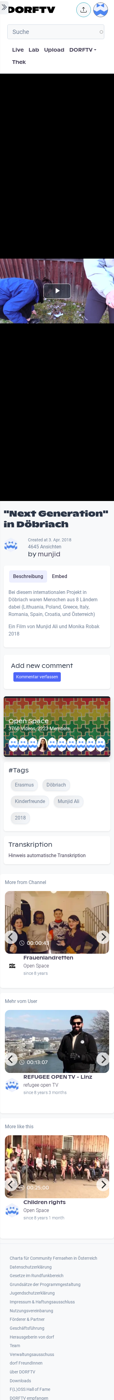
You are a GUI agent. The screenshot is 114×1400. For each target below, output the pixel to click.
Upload (54, 50)
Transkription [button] (30, 845)
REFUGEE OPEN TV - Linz (57, 1077)
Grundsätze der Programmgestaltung (45, 1284)
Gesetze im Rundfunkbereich (37, 1275)
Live (18, 50)
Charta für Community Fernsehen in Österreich (53, 1258)
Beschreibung (28, 576)
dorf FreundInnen (26, 1363)
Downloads (20, 1380)
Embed (59, 576)
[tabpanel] (57, 616)
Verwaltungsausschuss (32, 1354)
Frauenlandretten (48, 958)
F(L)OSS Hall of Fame (30, 1389)
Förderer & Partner (27, 1319)
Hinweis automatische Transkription (47, 855)
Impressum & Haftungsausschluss (42, 1302)
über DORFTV (22, 1372)
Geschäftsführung (27, 1328)
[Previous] (11, 937)
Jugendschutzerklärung (32, 1293)
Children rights (44, 1202)
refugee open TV (40, 1085)
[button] (83, 9)
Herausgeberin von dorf (32, 1337)
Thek (19, 62)
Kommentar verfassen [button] (37, 676)
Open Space (29, 721)
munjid (49, 554)
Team (15, 1345)
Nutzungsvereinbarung (31, 1310)
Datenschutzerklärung (31, 1267)
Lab (34, 50)
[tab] (28, 576)
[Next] (103, 937)
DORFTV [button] (81, 50)
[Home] (40, 10)
